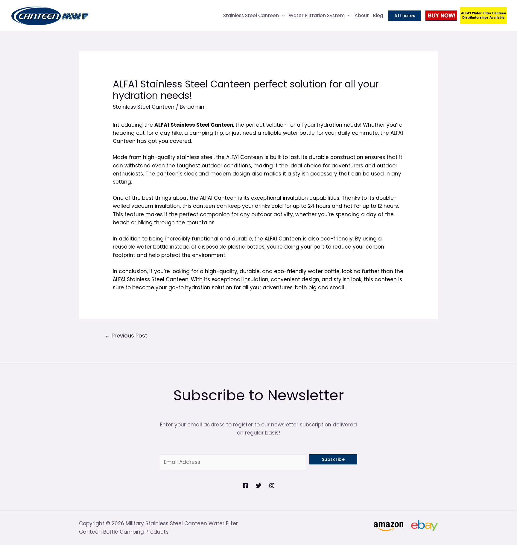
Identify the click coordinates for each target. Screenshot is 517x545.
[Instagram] (272, 485)
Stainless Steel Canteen (251, 15)
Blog (378, 15)
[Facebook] (245, 485)
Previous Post (126, 335)
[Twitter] (258, 485)
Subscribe (333, 459)
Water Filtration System (317, 15)
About (362, 15)
